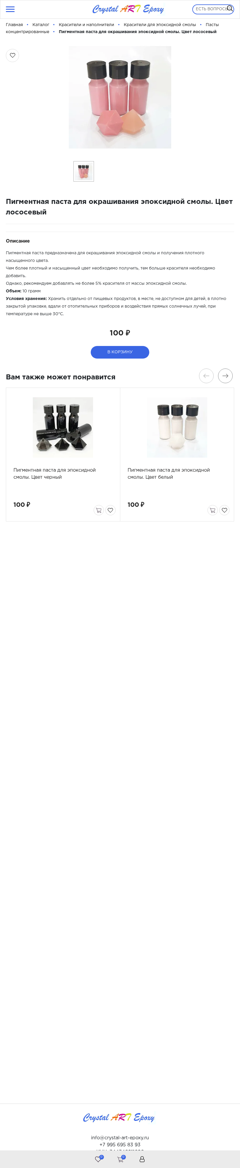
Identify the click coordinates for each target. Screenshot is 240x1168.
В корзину (120, 352)
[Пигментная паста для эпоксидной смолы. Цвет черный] (63, 427)
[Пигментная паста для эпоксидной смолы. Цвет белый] (177, 427)
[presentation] (206, 376)
